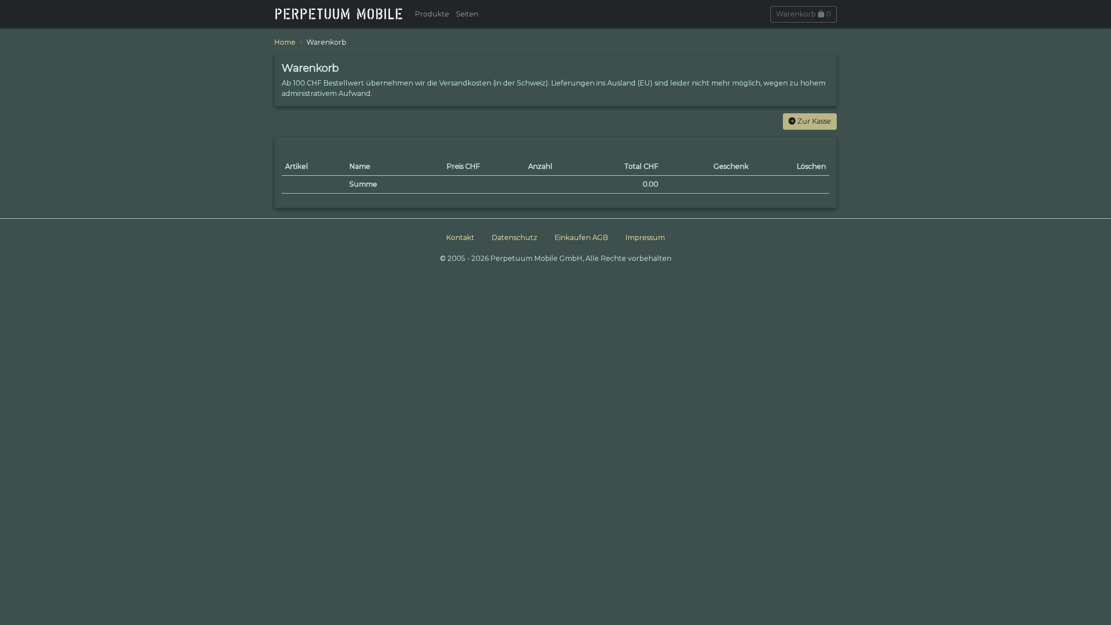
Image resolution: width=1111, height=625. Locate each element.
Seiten (467, 14)
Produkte (432, 14)
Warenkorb (803, 14)
